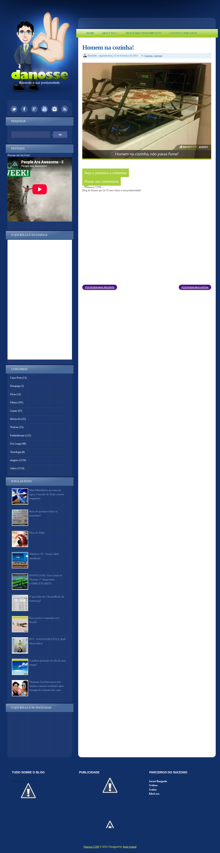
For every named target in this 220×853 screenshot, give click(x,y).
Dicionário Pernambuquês (144, 33)
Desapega (15, 385)
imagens (158, 55)
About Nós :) (110, 33)
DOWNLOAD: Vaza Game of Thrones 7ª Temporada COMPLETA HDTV (45, 579)
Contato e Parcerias (183, 33)
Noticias (14, 427)
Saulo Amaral (129, 846)
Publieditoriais (17, 435)
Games (13, 410)
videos (13, 468)
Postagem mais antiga (195, 287)
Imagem (149, 55)
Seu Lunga (15, 443)
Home (90, 33)
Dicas (13, 394)
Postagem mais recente (99, 287)
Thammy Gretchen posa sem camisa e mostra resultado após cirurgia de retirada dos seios (46, 686)
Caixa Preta (16, 377)
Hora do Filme (37, 532)
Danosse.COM (91, 846)
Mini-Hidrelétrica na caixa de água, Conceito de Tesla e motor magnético (46, 494)
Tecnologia (15, 452)
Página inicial (148, 286)
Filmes (13, 402)
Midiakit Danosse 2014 (23, 781)
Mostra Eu (15, 418)
